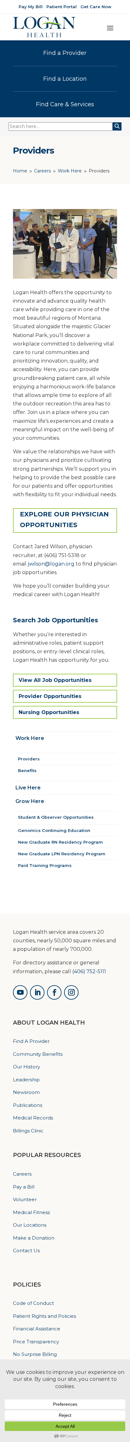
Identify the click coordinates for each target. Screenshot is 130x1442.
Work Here (29, 738)
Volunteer (25, 1199)
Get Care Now (95, 6)
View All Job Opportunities (55, 680)
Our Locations (29, 1225)
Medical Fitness (31, 1212)
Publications (27, 1105)
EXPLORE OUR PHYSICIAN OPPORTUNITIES (64, 519)
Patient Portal (61, 6)
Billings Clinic (28, 1131)
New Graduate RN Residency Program (60, 842)
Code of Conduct (33, 1303)
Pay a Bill (23, 1187)
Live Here (28, 788)
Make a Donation (33, 1238)
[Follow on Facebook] (54, 992)
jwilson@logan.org (51, 564)
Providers (29, 758)
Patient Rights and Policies (44, 1316)
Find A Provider (31, 1041)
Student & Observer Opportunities (56, 817)
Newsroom (26, 1092)
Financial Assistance (36, 1329)
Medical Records (33, 1118)
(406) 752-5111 (89, 971)
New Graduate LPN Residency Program (61, 853)
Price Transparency (36, 1342)
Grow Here (29, 801)
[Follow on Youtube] (20, 992)
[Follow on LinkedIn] (37, 992)
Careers (22, 1174)
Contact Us (26, 1250)
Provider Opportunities (50, 696)
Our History (26, 1067)
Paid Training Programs (45, 865)
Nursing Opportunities (49, 712)
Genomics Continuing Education (54, 830)
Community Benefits (37, 1054)
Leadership (26, 1080)
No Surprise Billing (35, 1354)
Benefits (27, 770)
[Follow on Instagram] (71, 992)
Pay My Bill (31, 6)
